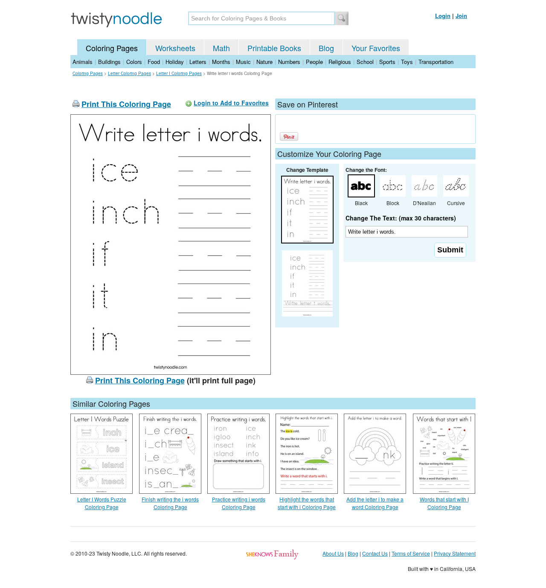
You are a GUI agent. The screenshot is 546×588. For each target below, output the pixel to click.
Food (154, 62)
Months (221, 62)
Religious (339, 62)
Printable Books (274, 47)
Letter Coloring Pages (129, 73)
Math (221, 47)
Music (243, 62)
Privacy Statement (455, 553)
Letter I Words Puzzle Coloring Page (101, 502)
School (365, 62)
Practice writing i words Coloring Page (238, 502)
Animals (83, 62)
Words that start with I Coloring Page (444, 502)
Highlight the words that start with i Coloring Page (307, 502)
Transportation (435, 62)
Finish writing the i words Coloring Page (170, 502)
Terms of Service (411, 553)
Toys (407, 62)
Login (442, 16)
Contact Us (375, 553)
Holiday (175, 62)
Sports (387, 62)
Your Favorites (375, 47)
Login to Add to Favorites (231, 102)
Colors (134, 62)
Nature (264, 62)
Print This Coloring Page (126, 104)
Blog (326, 47)
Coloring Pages (112, 47)
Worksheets (175, 47)
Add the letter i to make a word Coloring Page (375, 502)
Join (461, 16)
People (314, 62)
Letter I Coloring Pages (179, 73)
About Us (333, 553)
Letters (197, 62)
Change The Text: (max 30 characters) (401, 218)
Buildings (109, 62)
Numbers (289, 62)
